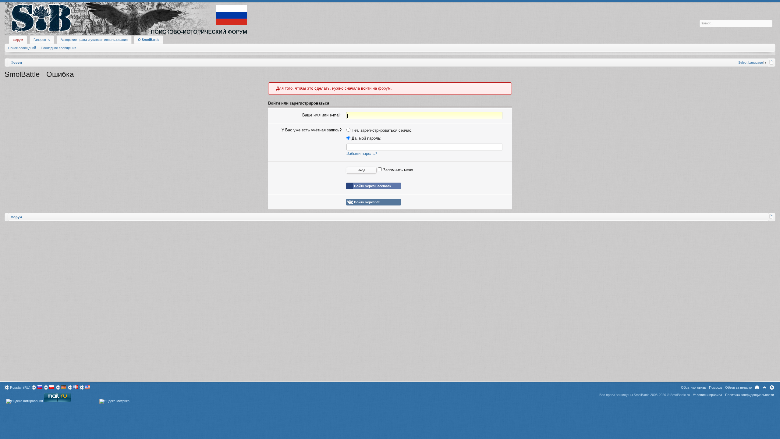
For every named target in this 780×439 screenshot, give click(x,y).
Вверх (764, 387)
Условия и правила (707, 395)
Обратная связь (693, 387)
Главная (757, 387)
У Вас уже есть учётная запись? (312, 130)
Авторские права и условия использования (94, 39)
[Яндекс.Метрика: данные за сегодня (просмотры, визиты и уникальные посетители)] (114, 401)
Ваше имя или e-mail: (322, 115)
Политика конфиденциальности (749, 395)
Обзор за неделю (738, 387)
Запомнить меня (397, 170)
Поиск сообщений (22, 48)
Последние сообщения (58, 48)
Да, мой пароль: (365, 138)
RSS (772, 387)
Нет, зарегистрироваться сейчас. (381, 130)
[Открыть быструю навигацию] (771, 62)
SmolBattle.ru (680, 395)
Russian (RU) (20, 387)
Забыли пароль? (361, 153)
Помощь (715, 387)
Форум (18, 40)
